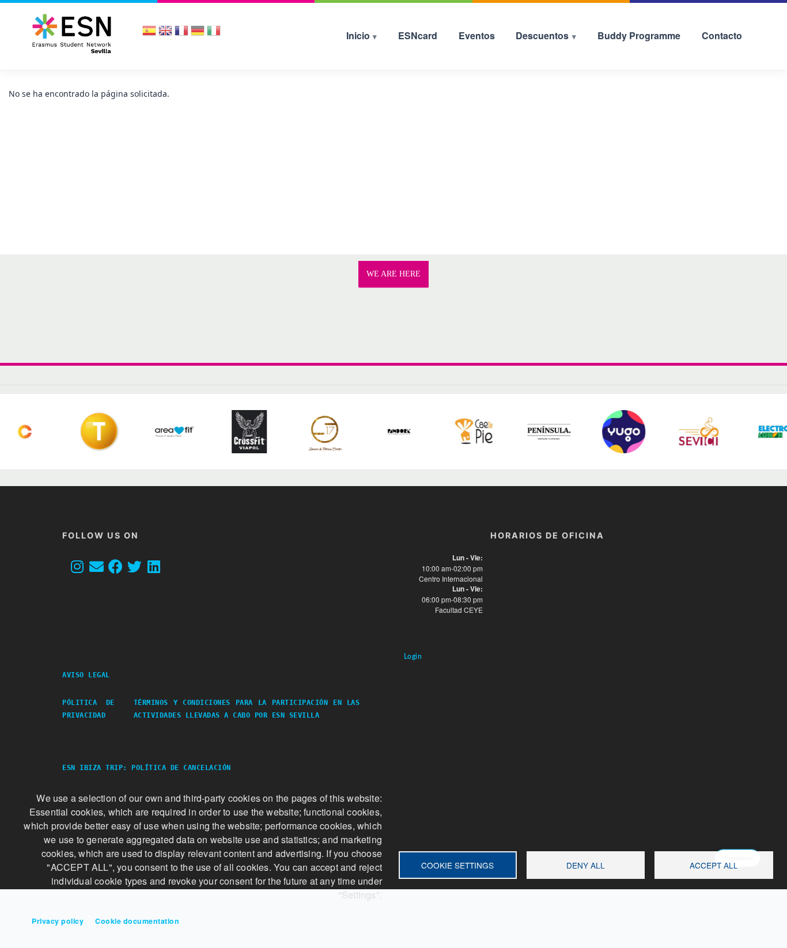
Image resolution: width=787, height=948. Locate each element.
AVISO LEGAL (90, 674)
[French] (181, 34)
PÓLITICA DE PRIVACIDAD (88, 708)
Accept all (714, 865)
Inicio (358, 35)
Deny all (585, 865)
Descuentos (542, 35)
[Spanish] (149, 34)
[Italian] (214, 34)
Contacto (722, 35)
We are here (393, 274)
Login (413, 656)
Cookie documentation (137, 921)
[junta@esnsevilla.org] (99, 567)
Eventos (477, 35)
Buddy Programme (638, 35)
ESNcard (417, 35)
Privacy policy (58, 921)
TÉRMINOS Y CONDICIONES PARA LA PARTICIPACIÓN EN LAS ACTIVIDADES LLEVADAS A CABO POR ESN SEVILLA (247, 708)
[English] (165, 34)
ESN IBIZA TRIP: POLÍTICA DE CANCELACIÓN (146, 767)
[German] (198, 34)
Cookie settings (457, 865)
